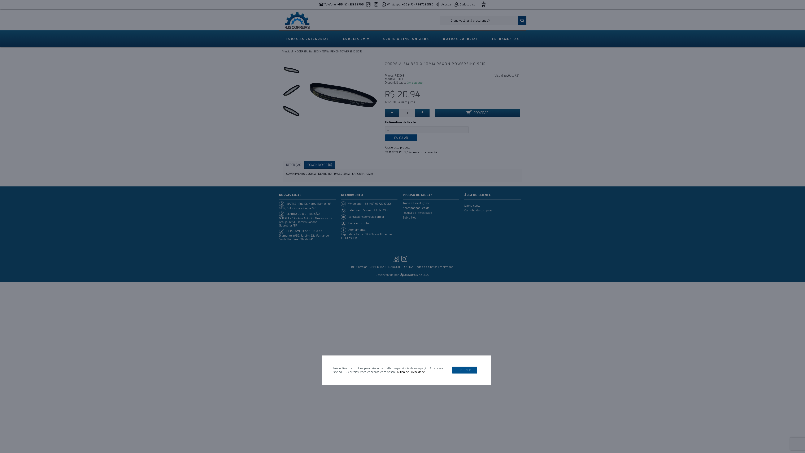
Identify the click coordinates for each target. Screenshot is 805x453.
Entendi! (465, 370)
